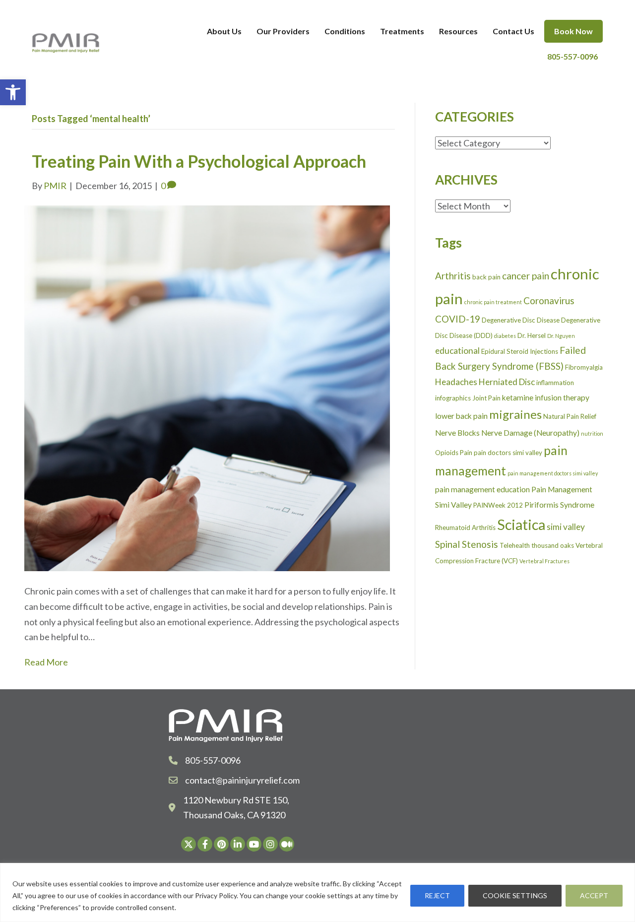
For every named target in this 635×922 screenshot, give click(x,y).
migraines (515, 414)
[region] (317, 892)
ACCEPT (594, 895)
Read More (46, 662)
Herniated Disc (507, 382)
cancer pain (525, 275)
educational (457, 350)
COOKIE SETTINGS (515, 895)
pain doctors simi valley (508, 453)
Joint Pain (486, 398)
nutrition (592, 433)
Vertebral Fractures (544, 561)
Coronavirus (548, 300)
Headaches (456, 382)
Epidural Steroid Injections (519, 351)
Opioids (446, 453)
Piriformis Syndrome (559, 504)
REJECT (437, 895)
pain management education (482, 489)
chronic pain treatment (493, 302)
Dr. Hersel (531, 335)
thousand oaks (552, 545)
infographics (453, 398)
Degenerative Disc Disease (521, 320)
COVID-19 (457, 319)
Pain (466, 453)
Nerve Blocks (457, 432)
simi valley (566, 527)
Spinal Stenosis (466, 544)
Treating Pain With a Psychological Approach (199, 161)
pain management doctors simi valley (553, 473)
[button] (13, 92)
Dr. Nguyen (561, 335)
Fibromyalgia (584, 367)
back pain (486, 277)
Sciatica (521, 524)
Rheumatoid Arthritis (465, 527)
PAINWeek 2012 (498, 505)
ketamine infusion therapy (545, 397)
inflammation (555, 383)
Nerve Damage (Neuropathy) (530, 432)
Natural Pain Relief (569, 416)
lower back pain (461, 415)
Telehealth (515, 545)
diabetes (505, 335)
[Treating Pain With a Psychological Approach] (207, 387)
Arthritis (453, 275)
